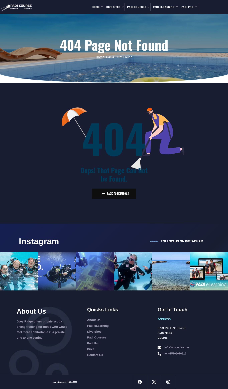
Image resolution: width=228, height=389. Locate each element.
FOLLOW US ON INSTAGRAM (182, 241)
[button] (97, 7)
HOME (95, 7)
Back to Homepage (118, 194)
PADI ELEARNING (164, 7)
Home (101, 57)
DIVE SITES (113, 7)
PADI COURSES (136, 7)
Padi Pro (187, 7)
